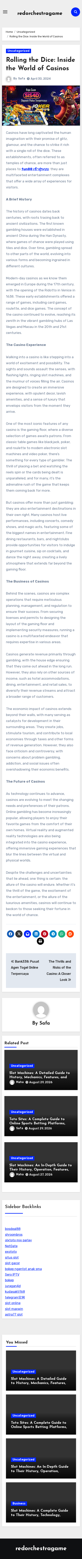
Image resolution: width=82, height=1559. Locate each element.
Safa (21, 78)
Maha (20, 1082)
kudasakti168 (15, 1292)
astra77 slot (14, 1314)
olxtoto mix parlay (18, 1240)
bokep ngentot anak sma (23, 1269)
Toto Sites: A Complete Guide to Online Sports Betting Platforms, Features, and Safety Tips (37, 1124)
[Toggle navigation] (5, 11)
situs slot (12, 1257)
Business (19, 1503)
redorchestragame (39, 13)
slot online (12, 1303)
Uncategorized (18, 51)
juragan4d (13, 1286)
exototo (11, 1252)
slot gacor (12, 1263)
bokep (9, 1280)
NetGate (11, 1246)
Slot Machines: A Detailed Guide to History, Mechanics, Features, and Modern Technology (39, 1077)
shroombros (13, 1235)
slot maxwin (14, 1309)
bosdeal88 (12, 1229)
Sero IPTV (12, 1274)
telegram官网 (15, 1297)
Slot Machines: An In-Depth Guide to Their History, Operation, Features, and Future (40, 1170)
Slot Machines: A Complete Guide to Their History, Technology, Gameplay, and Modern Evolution (39, 1515)
